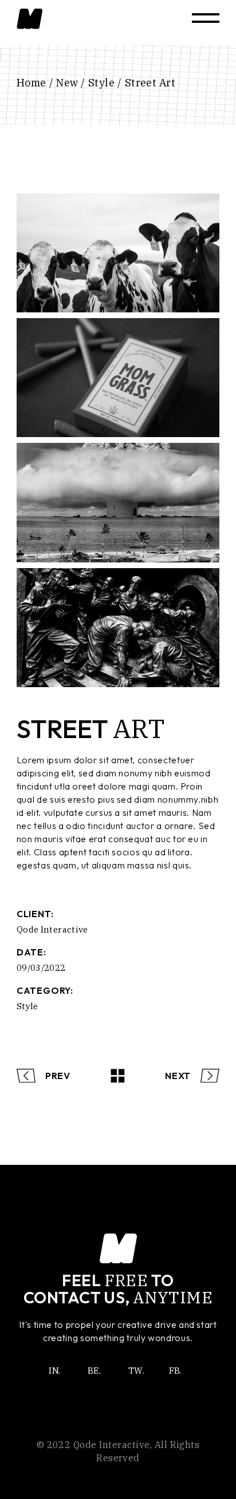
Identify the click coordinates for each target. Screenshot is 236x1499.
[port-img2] (118, 377)
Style (27, 1006)
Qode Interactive (52, 929)
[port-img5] (118, 627)
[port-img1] (118, 252)
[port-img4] (118, 502)
